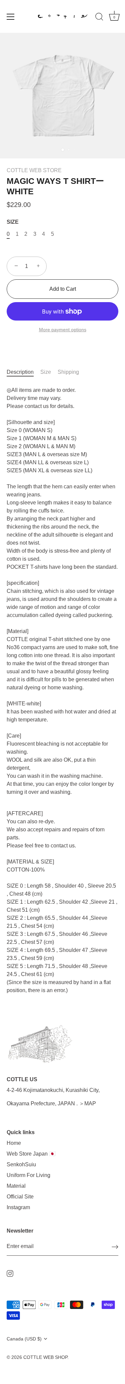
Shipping (68, 372)
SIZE (13, 222)
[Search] (99, 17)
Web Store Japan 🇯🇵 (31, 1154)
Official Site (20, 1196)
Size (45, 372)
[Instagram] (10, 1273)
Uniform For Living (28, 1175)
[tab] (23, 372)
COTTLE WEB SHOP (45, 1357)
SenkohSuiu (21, 1164)
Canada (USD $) (24, 1338)
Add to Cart (62, 289)
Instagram (18, 1207)
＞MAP (87, 1103)
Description (20, 372)
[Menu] (10, 16)
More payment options (62, 329)
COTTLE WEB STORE (34, 170)
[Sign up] (115, 1246)
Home (14, 1143)
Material (16, 1186)
